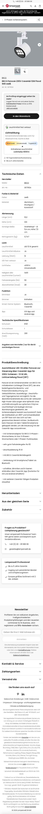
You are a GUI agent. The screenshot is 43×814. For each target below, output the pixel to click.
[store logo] (14, 6)
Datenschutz (34, 699)
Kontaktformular (24, 650)
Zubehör (7, 509)
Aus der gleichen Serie (15, 501)
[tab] (21, 174)
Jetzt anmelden (12, 108)
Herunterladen (11, 493)
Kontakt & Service (13, 663)
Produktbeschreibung (15, 362)
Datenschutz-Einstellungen (14, 699)
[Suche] (31, 6)
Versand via (9, 679)
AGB (26, 699)
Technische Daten (13, 174)
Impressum (8, 703)
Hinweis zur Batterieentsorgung (22, 706)
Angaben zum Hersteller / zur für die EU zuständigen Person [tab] (19, 345)
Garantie (25, 737)
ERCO (4, 78)
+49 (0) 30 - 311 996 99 (24, 1)
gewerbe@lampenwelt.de (20, 549)
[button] (39, 44)
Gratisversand (11, 768)
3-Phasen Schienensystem (16, 20)
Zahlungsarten (11, 671)
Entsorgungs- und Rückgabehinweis (26, 703)
